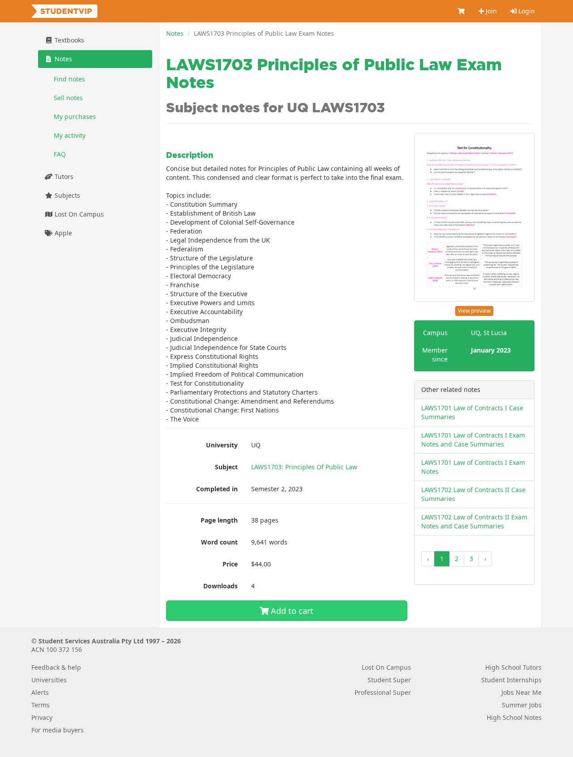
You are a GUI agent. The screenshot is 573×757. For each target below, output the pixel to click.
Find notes (69, 79)
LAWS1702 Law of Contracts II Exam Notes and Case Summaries (474, 521)
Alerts (40, 692)
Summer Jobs (522, 705)
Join (490, 11)
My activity (70, 135)
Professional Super (383, 692)
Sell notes (68, 98)
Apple (62, 233)
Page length (219, 520)
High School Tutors (513, 667)
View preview (474, 311)
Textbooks (68, 40)
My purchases (75, 116)
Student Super (389, 680)
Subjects (66, 195)
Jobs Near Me (521, 692)
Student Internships (511, 680)
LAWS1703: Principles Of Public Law (304, 467)
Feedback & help (56, 667)
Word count (219, 542)
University (222, 445)
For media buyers (57, 730)
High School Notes (514, 717)
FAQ (60, 154)
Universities (49, 680)
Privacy (41, 717)
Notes (175, 33)
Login (526, 11)
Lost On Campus (78, 214)
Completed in (217, 489)
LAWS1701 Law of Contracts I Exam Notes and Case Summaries (473, 439)
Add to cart (291, 610)
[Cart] (461, 11)
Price (230, 564)
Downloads (220, 586)
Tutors (63, 176)
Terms (40, 705)
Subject (226, 467)
